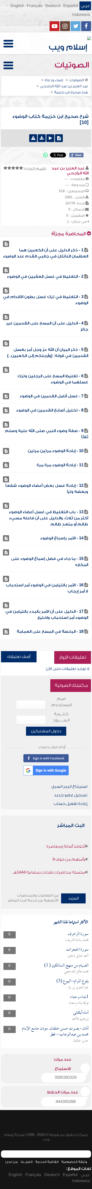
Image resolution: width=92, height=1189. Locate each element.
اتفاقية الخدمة (47, 1162)
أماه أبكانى (81, 1013)
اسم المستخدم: (61, 702)
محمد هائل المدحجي (76, 972)
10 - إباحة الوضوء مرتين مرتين (55, 451)
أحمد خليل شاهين (78, 956)
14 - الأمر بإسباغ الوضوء (61, 538)
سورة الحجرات (77, 950)
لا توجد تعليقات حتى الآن (67, 669)
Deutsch (53, 6)
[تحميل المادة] (42, 138)
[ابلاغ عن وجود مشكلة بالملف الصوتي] (33, 138)
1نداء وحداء (79, 997)
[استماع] (50, 138)
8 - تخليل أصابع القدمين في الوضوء (49, 410)
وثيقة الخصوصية (74, 1162)
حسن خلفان (81, 1041)
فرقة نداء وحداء (79, 1003)
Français (35, 6)
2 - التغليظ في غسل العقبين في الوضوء (45, 276)
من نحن (11, 1162)
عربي (85, 6)
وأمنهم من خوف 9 (69, 859)
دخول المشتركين (46, 731)
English (17, 6)
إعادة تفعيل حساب (70, 803)
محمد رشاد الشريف (77, 940)
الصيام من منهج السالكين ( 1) (66, 965)
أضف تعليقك (18, 657)
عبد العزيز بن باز (78, 987)
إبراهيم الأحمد (80, 1019)
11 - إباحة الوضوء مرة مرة (60, 465)
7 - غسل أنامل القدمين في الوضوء (51, 396)
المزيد (73, 898)
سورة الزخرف (78, 934)
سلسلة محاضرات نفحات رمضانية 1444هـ (49, 872)
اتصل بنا (27, 1162)
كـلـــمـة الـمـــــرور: (61, 717)
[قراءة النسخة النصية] (59, 138)
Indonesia (81, 14)
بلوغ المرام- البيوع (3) (72, 981)
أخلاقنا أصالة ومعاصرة (65, 846)
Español (70, 6)
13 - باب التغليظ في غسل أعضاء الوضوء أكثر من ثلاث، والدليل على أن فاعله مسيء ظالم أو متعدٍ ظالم (48, 518)
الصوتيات (73, 65)
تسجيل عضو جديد (70, 795)
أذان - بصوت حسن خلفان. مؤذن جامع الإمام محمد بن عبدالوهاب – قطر (55, 1031)
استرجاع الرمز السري (69, 786)
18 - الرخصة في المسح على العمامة (50, 631)
